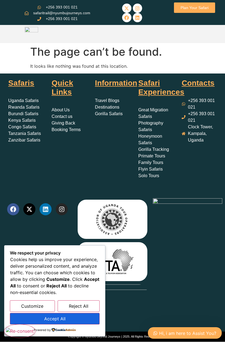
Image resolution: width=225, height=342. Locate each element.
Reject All (78, 306)
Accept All (55, 318)
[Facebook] (126, 17)
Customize (32, 306)
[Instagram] (137, 8)
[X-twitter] (126, 8)
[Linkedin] (137, 17)
